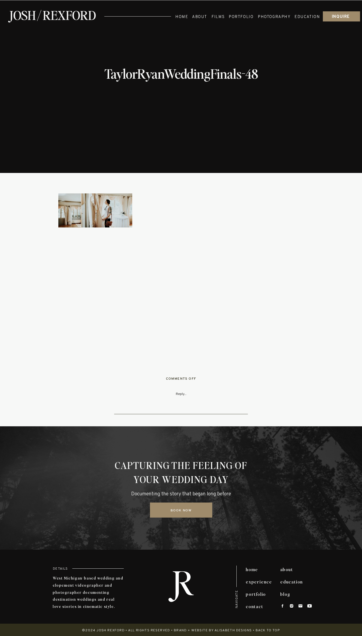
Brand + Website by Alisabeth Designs (213, 630)
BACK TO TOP (268, 630)
